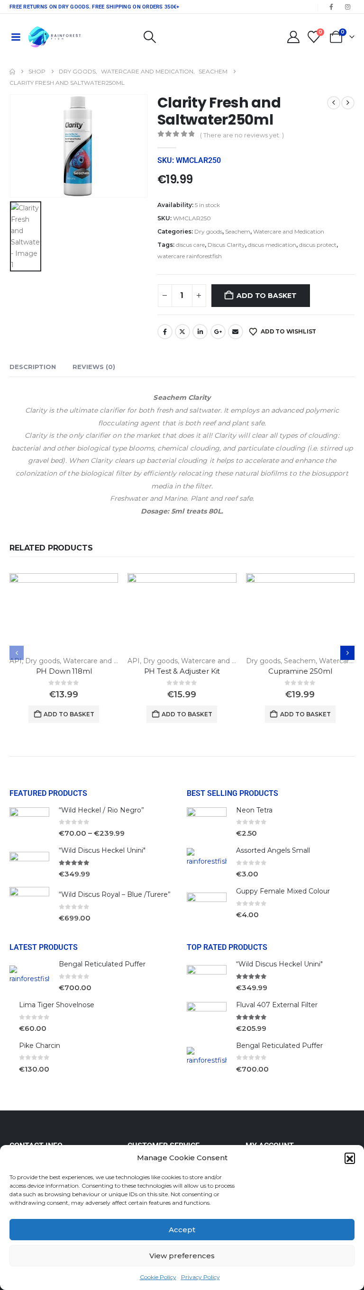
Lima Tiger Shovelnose (56, 1005)
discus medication (272, 244)
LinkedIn (200, 331)
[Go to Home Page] (12, 71)
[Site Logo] (54, 37)
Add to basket (266, 295)
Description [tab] (32, 366)
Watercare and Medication (288, 231)
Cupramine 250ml (300, 671)
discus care (190, 244)
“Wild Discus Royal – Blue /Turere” (115, 894)
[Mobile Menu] (15, 37)
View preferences (182, 1255)
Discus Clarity (226, 244)
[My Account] (293, 37)
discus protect (318, 244)
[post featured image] (63, 614)
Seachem (237, 231)
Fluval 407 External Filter (277, 1005)
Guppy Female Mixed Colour (283, 891)
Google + (218, 331)
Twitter (182, 331)
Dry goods (208, 231)
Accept (182, 1229)
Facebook (165, 331)
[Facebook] (331, 6)
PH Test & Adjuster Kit (182, 671)
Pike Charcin (39, 1045)
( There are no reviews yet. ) (242, 135)
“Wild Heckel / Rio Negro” (101, 810)
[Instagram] (347, 6)
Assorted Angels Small (273, 850)
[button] (350, 1158)
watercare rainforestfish (189, 256)
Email (235, 331)
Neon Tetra (254, 810)
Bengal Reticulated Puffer (102, 964)
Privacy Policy (200, 1277)
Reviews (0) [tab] (94, 366)
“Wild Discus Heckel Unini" (102, 850)
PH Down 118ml (64, 671)
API (15, 661)
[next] (348, 102)
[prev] (333, 102)
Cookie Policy (158, 1277)
